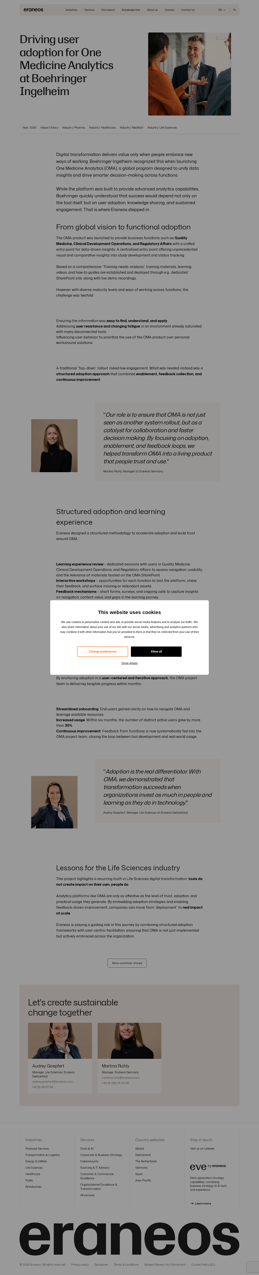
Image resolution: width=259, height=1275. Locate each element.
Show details (129, 663)
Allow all (156, 651)
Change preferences (102, 651)
